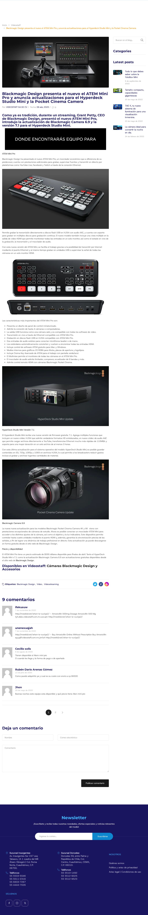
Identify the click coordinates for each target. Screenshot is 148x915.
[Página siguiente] (62, 712)
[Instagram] (17, 903)
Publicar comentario (95, 783)
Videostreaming (51, 584)
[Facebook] (9, 903)
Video (39, 584)
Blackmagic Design (26, 584)
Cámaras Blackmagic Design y (72, 566)
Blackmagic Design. (25, 560)
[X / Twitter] (25, 903)
